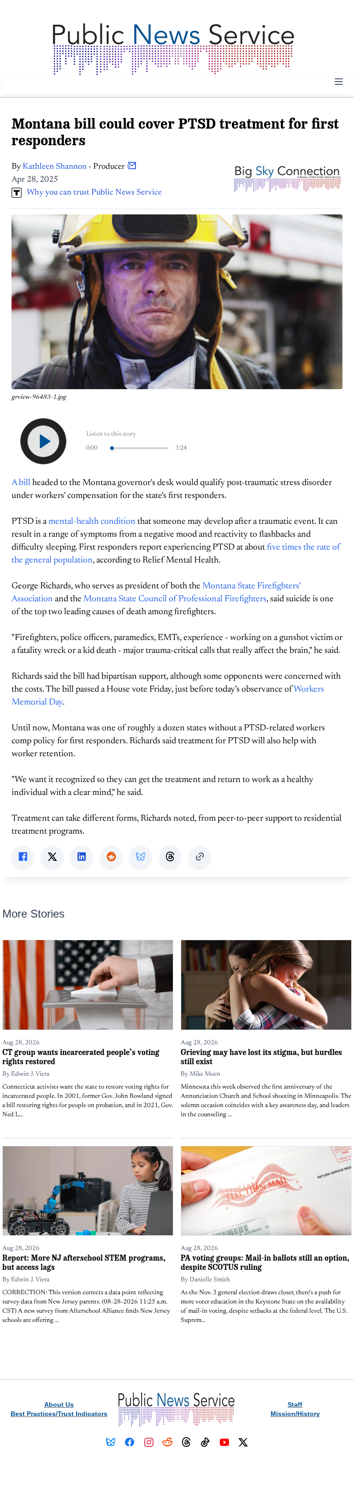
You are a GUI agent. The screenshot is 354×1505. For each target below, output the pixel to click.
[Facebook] (130, 1442)
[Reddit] (167, 1442)
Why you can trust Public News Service (92, 193)
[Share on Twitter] (52, 857)
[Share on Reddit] (111, 857)
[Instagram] (148, 1442)
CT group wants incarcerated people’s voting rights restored (80, 1056)
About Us (59, 1404)
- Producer (75, 167)
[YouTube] (224, 1442)
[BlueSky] (111, 1442)
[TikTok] (205, 1442)
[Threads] (186, 1442)
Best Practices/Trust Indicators (59, 1413)
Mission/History (295, 1413)
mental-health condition (92, 521)
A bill (21, 483)
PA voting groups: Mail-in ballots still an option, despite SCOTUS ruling (265, 1262)
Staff (295, 1404)
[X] (243, 1442)
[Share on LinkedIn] (82, 857)
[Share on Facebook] (23, 857)
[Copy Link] (200, 857)
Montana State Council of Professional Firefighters (174, 599)
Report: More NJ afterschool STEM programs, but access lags (83, 1262)
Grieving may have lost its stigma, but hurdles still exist (261, 1056)
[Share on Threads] (170, 857)
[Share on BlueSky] (141, 857)
